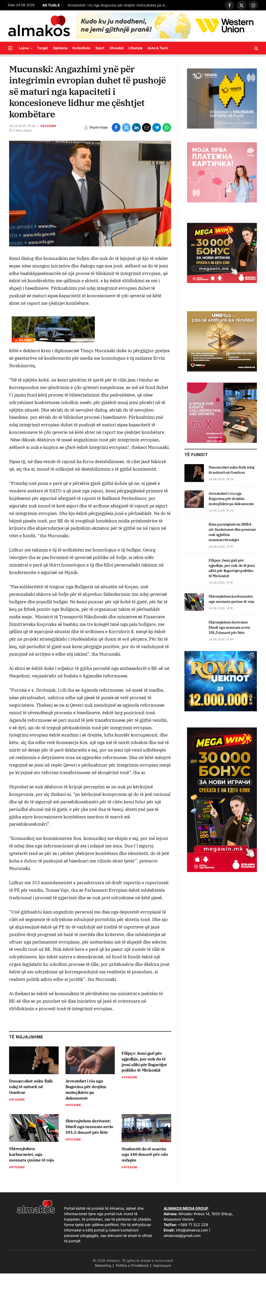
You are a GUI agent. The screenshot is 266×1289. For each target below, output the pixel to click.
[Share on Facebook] (116, 127)
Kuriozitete (81, 48)
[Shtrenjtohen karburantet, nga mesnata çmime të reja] (34, 1128)
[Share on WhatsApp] (166, 127)
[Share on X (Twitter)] (126, 127)
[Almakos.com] (39, 25)
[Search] (255, 48)
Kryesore (48, 126)
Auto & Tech (158, 48)
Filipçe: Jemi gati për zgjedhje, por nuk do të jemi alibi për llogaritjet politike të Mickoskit (144, 1062)
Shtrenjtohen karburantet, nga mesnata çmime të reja (31, 1154)
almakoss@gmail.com (182, 1235)
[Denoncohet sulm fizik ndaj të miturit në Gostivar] (34, 1060)
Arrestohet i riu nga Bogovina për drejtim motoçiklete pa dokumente (119, 5)
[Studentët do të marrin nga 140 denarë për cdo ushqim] (146, 1128)
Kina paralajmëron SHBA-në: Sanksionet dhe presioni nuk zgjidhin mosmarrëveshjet (232, 532)
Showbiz (117, 48)
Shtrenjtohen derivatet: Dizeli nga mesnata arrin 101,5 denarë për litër (89, 1126)
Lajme (24, 48)
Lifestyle (136, 48)
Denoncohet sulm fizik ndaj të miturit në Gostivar (31, 1086)
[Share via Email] (146, 127)
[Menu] (10, 48)
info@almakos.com (192, 1230)
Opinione (60, 48)
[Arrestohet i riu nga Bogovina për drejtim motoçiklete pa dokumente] (90, 1060)
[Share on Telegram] (156, 127)
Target (42, 48)
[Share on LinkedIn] (136, 127)
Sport (99, 48)
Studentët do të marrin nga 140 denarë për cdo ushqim (145, 1154)
